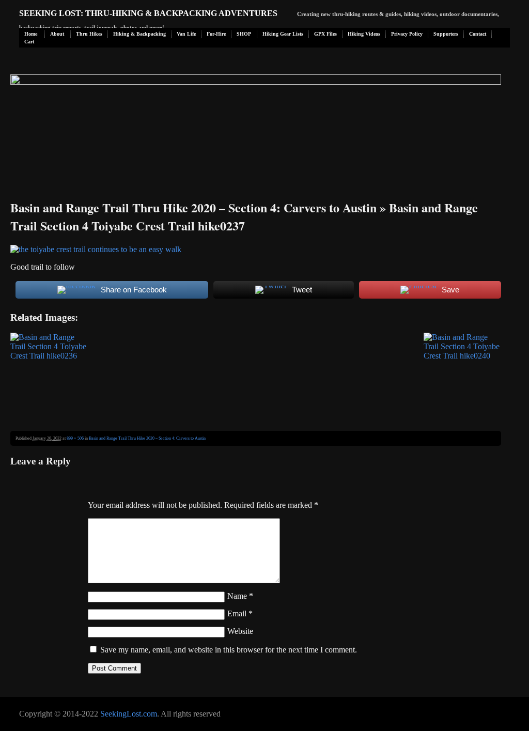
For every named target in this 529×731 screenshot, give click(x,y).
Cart (29, 41)
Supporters (445, 34)
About (57, 34)
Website (240, 631)
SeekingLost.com (128, 713)
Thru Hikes (89, 34)
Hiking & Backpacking (139, 34)
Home (30, 34)
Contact (477, 34)
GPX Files (325, 34)
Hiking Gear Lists (282, 34)
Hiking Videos (364, 34)
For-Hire (216, 34)
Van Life (186, 34)
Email (240, 613)
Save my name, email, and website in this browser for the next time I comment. (228, 649)
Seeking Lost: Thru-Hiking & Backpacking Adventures (148, 13)
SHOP (244, 34)
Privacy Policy (407, 34)
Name (240, 596)
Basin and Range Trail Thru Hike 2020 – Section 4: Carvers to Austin (193, 207)
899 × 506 (75, 438)
